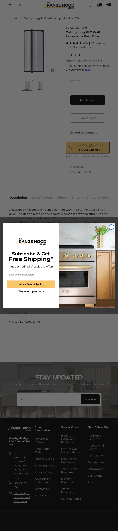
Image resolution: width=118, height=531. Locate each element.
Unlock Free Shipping (31, 284)
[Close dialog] (111, 227)
